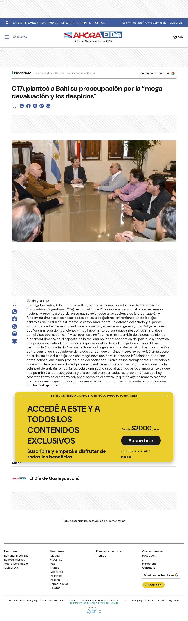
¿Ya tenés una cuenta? (135, 454)
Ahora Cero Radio (155, 22)
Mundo (53, 22)
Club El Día (176, 22)
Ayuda (114, 602)
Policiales (84, 22)
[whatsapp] (22, 106)
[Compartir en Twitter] (35, 106)
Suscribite (141, 440)
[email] (41, 106)
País (43, 22)
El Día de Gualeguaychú (54, 478)
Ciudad (17, 22)
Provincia (31, 22)
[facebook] (28, 106)
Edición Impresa (132, 22)
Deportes (67, 22)
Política (99, 22)
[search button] (7, 22)
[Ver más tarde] (14, 106)
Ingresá (177, 37)
